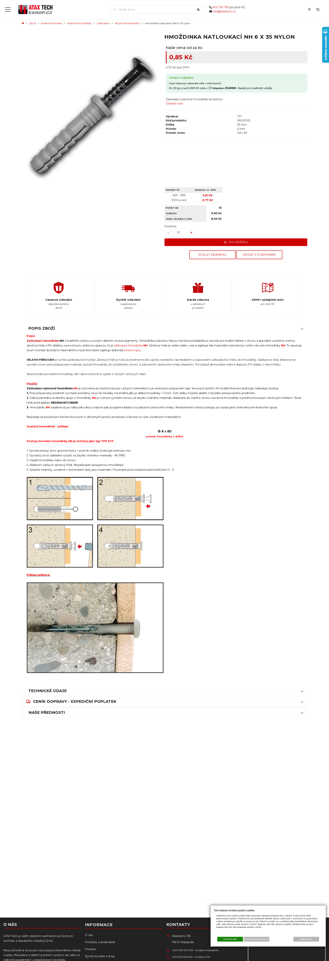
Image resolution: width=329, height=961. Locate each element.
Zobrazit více (174, 103)
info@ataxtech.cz (224, 11)
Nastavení (306, 939)
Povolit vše (230, 939)
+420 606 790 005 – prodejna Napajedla (195, 950)
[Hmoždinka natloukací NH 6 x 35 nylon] (92, 116)
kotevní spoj (132, 350)
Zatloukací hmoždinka (43, 340)
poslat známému (212, 254)
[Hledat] (200, 9)
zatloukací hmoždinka (128, 345)
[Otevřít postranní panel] (8, 9)
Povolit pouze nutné (256, 939)
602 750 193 (220, 7)
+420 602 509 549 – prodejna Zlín (191, 956)
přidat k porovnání (259, 254)
